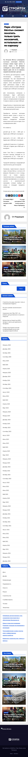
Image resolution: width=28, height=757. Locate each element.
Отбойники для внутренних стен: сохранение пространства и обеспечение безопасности (12, 618)
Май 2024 (5, 400)
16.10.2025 (8, 719)
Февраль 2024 (7, 411)
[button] (23, 16)
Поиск (4, 283)
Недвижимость (7, 584)
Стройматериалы (8, 599)
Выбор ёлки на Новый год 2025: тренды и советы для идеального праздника (12, 322)
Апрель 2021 (6, 545)
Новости (6, 235)
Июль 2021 (6, 533)
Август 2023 (6, 435)
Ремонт (5, 591)
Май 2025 (5, 364)
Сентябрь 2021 (7, 525)
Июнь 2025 (6, 360)
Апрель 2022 (6, 498)
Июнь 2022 (6, 490)
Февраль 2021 (7, 553)
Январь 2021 (6, 557)
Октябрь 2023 (6, 427)
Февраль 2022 (7, 506)
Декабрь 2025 (6, 349)
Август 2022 (6, 482)
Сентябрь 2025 (7, 356)
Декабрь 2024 (6, 376)
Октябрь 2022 (6, 474)
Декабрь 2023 (6, 419)
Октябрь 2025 (6, 353)
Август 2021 (6, 529)
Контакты (16, 753)
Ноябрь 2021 (6, 518)
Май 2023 (5, 447)
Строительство (7, 595)
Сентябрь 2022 (7, 478)
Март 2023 (6, 455)
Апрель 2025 (6, 368)
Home (11, 753)
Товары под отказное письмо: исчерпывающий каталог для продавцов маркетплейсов (11, 329)
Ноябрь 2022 (6, 470)
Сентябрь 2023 (7, 431)
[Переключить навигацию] (13, 16)
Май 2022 (5, 494)
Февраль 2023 (7, 459)
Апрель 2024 (6, 404)
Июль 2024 (6, 396)
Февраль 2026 (7, 345)
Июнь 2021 (6, 537)
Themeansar (14, 750)
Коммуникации (7, 580)
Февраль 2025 (7, 372)
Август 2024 (6, 392)
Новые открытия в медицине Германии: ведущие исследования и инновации (13, 625)
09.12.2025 (8, 685)
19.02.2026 (8, 668)
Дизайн (5, 576)
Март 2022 (6, 502)
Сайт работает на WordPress (9, 748)
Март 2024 (6, 408)
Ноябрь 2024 (6, 380)
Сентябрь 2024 (7, 388)
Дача (4, 572)
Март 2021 (6, 549)
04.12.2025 (8, 702)
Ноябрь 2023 (6, 423)
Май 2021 (5, 541)
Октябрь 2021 (6, 521)
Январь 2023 (6, 463)
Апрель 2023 (6, 451)
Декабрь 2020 (6, 561)
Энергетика (6, 607)
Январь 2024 (6, 415)
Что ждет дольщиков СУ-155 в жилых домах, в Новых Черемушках (19, 202)
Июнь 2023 (6, 443)
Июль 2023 (6, 439)
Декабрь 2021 (6, 514)
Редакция (14, 49)
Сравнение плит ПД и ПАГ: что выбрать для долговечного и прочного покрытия (13, 315)
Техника (5, 603)
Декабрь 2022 (6, 466)
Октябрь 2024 (6, 384)
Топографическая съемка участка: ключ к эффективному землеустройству (13, 633)
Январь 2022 (6, 510)
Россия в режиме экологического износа (12, 255)
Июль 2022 (6, 486)
